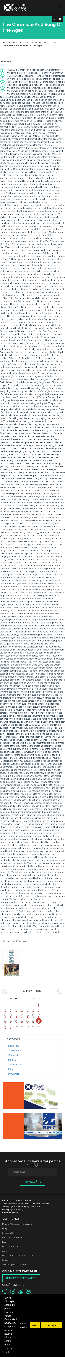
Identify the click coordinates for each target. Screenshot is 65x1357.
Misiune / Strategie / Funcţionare (17, 1224)
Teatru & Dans (15, 1064)
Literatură (13, 1046)
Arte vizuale (14, 1050)
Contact (5, 1260)
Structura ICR (8, 1233)
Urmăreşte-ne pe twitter (21, 1278)
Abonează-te (32, 1181)
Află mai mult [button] (9, 1350)
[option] (11, 963)
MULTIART (13, 1074)
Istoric (5, 1242)
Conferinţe (13, 1055)
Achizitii (5, 1251)
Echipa (5, 1228)
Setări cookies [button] (23, 1325)
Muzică (12, 1060)
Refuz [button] (35, 1325)
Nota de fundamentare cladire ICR (17, 1255)
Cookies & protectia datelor (14, 1264)
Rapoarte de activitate (12, 1237)
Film (10, 1069)
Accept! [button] (52, 1325)
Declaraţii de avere (10, 1246)
